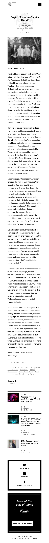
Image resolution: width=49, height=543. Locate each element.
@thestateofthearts (24, 485)
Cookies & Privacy (24, 536)
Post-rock (12, 372)
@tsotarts (24, 477)
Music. (24, 30)
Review (24, 14)
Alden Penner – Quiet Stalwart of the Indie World (29, 443)
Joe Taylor (26, 26)
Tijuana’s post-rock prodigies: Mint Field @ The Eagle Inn (30, 399)
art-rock (25, 367)
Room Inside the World (23, 373)
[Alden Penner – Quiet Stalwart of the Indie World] (13, 447)
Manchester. (24, 32)
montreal (24, 370)
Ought (38, 74)
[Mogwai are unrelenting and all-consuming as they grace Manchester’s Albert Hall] (13, 423)
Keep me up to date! (22, 524)
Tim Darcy (30, 374)
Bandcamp (12, 355)
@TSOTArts (24, 468)
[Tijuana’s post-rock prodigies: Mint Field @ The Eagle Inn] (13, 401)
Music (25, 362)
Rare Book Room (26, 372)
